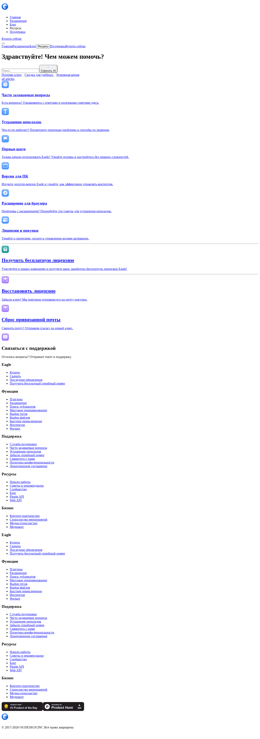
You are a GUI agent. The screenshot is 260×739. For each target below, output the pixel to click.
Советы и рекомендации (27, 485)
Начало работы (20, 482)
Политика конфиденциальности (32, 462)
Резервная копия (67, 75)
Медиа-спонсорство (23, 523)
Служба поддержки (23, 444)
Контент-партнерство (25, 516)
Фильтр (15, 428)
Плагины (16, 399)
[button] (130, 69)
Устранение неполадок (25, 451)
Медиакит (17, 527)
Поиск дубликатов (23, 406)
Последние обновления (26, 379)
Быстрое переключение (26, 421)
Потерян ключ (11, 75)
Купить (15, 372)
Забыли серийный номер (27, 455)
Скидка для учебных (39, 75)
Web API (16, 500)
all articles (8, 79)
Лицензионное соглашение (28, 466)
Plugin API (17, 496)
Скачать (15, 376)
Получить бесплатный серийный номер (37, 383)
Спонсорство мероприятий (28, 519)
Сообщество (18, 489)
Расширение (18, 403)
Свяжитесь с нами (22, 459)
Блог (13, 493)
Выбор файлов (20, 417)
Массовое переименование (28, 410)
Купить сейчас (12, 38)
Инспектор (17, 425)
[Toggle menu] (3, 43)
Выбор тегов (18, 414)
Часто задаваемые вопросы (28, 448)
